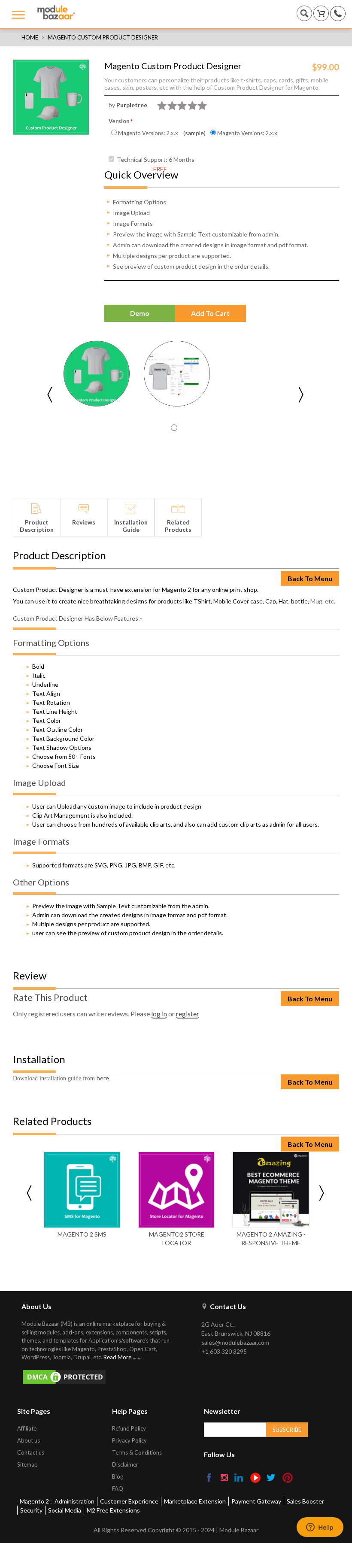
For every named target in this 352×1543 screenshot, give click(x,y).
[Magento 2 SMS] (82, 1190)
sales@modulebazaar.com (235, 1342)
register (187, 1013)
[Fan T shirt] (177, 373)
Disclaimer (125, 1464)
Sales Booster (305, 1501)
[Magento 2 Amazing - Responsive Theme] (271, 1190)
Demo (139, 313)
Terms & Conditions (137, 1452)
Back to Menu (310, 578)
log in (159, 1013)
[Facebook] (210, 1478)
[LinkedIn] (239, 1478)
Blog (117, 1476)
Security (31, 1510)
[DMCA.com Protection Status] (100, 1376)
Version (119, 121)
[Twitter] (271, 1478)
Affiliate (26, 1428)
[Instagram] (225, 1478)
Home (29, 37)
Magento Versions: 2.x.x (147, 133)
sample (194, 132)
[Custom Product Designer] (96, 373)
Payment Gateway (256, 1501)
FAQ (117, 1488)
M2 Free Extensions (113, 1510)
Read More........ (122, 1357)
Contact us (30, 1452)
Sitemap (27, 1464)
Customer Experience (129, 1501)
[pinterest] (287, 1478)
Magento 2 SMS (82, 1234)
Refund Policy (129, 1428)
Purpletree (131, 105)
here (103, 1078)
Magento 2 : (36, 1501)
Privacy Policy (129, 1440)
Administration (74, 1501)
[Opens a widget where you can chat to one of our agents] (319, 1528)
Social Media (64, 1510)
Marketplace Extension (195, 1501)
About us (28, 1440)
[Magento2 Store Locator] (176, 1190)
